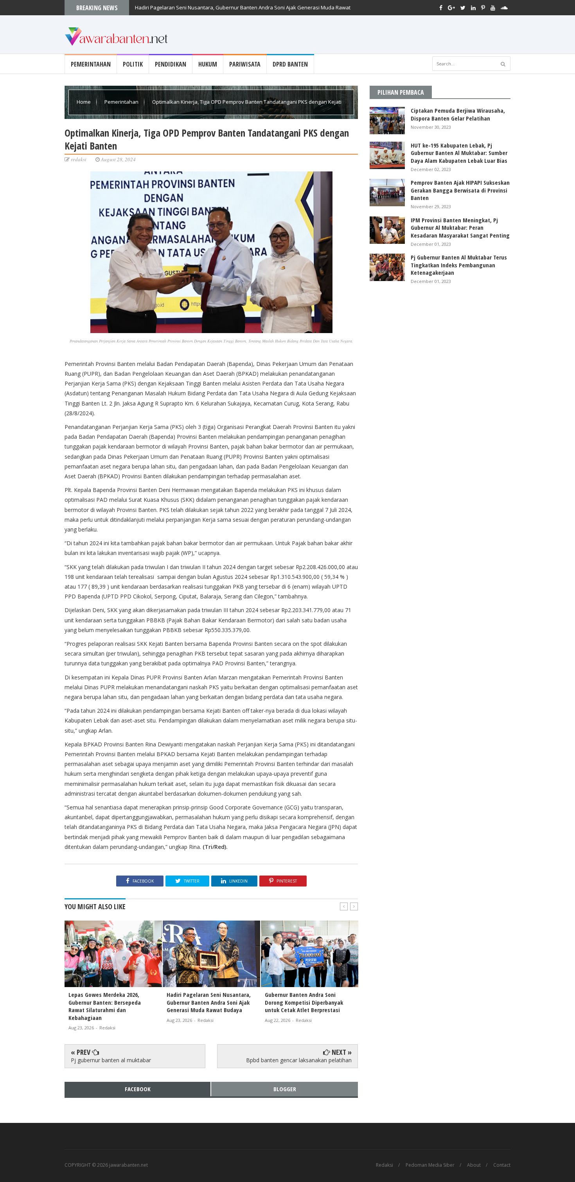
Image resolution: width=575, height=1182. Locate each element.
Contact (501, 1165)
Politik (133, 64)
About (474, 1165)
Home (84, 101)
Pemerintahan (91, 64)
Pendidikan (170, 64)
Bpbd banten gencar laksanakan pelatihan (299, 1060)
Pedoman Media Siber (430, 1165)
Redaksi (384, 1165)
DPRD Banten (290, 64)
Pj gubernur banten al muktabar (111, 1060)
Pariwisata (245, 64)
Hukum (207, 64)
